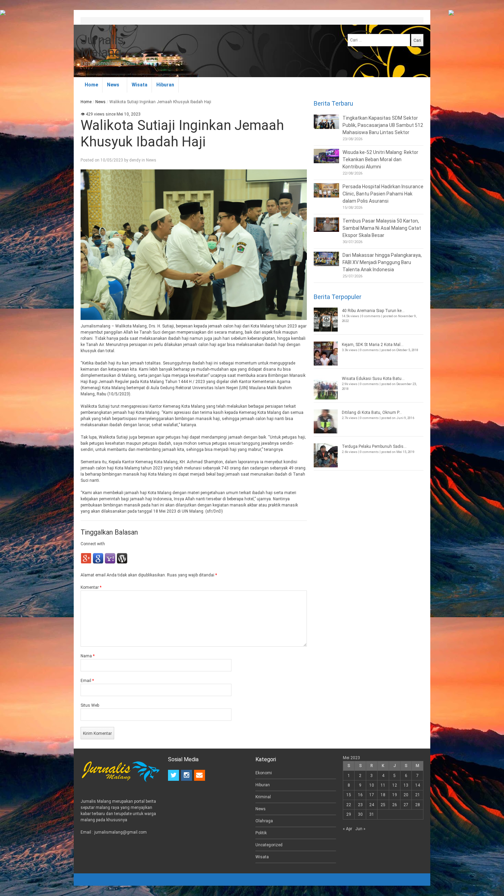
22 (348, 804)
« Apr (347, 828)
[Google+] (86, 562)
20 (406, 794)
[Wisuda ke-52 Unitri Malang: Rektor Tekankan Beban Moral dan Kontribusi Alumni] (326, 156)
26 (394, 804)
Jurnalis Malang (102, 46)
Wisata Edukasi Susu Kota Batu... (373, 378)
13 (406, 785)
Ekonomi (263, 772)
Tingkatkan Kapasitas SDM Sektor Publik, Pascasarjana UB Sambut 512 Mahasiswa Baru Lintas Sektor (383, 125)
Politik (261, 833)
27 (406, 804)
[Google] (98, 562)
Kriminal (263, 797)
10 (371, 785)
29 (348, 814)
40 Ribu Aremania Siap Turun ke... (373, 310)
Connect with (93, 543)
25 (383, 804)
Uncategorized (269, 845)
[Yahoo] (110, 562)
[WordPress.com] (122, 562)
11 (383, 785)
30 (360, 814)
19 (394, 794)
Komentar (91, 587)
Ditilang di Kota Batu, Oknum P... (372, 412)
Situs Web (90, 705)
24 (371, 804)
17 (371, 794)
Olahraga (264, 821)
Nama (88, 656)
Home (91, 84)
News (113, 84)
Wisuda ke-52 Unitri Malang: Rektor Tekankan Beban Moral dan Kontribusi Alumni (380, 159)
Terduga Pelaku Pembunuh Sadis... (374, 446)
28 (417, 804)
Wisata (139, 84)
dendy (135, 160)
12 (394, 785)
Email (87, 680)
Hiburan (165, 84)
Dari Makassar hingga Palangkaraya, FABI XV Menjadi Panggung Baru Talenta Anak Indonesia (382, 262)
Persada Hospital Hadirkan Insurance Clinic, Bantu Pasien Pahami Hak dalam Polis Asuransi (383, 194)
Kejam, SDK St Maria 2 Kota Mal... (373, 344)
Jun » (360, 828)
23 (360, 804)
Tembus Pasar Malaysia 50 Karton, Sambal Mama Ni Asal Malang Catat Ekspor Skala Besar (382, 228)
